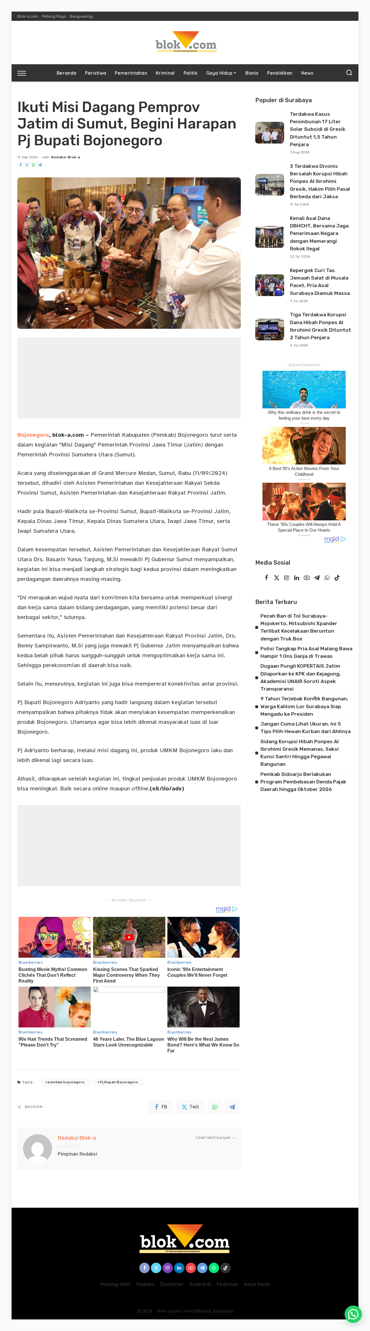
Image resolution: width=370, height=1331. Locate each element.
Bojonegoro (33, 434)
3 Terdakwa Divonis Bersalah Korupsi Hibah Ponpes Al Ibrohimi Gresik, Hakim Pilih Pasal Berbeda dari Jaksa (320, 181)
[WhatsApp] (33, 165)
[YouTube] (307, 578)
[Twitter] (27, 165)
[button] (353, 1314)
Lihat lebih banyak (213, 1137)
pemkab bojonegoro (66, 1082)
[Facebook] (20, 165)
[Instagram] (287, 578)
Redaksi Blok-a (65, 157)
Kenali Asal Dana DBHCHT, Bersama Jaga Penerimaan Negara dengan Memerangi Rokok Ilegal (319, 233)
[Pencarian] (349, 73)
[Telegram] (40, 165)
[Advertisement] (129, 377)
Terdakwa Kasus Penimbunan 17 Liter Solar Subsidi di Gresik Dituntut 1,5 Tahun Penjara (317, 129)
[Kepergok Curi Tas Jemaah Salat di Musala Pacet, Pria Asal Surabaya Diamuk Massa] (269, 285)
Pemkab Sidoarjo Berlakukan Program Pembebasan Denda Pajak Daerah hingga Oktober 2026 (303, 781)
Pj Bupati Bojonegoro (119, 1082)
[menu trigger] (24, 73)
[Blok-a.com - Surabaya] (184, 42)
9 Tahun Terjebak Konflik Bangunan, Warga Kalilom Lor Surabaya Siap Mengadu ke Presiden (304, 706)
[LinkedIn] (296, 578)
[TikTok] (337, 578)
